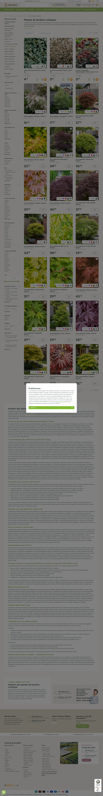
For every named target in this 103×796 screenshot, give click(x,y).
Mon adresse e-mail (43, 31)
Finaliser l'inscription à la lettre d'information (51, 39)
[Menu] (100, 780)
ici (59, 403)
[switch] (98, 790)
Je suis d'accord (44, 36)
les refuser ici (59, 401)
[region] (51, 398)
